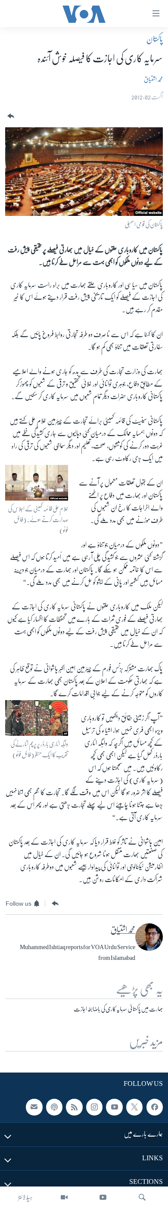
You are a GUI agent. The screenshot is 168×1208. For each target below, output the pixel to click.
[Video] (64, 1197)
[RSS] (74, 1107)
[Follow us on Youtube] (114, 1107)
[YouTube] (103, 1197)
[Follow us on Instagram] (94, 1107)
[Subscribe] (34, 1107)
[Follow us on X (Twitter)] (134, 1107)
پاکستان (154, 39)
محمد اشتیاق (153, 79)
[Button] (10, 116)
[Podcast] (54, 1107)
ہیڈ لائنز (25, 1197)
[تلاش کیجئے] (142, 1197)
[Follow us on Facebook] (154, 1107)
